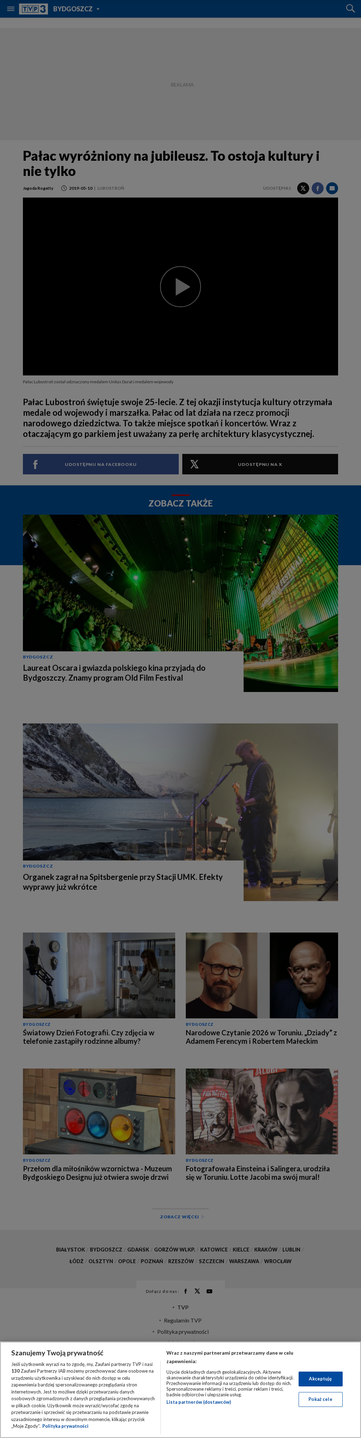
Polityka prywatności (65, 1426)
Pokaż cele (320, 1399)
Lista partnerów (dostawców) (198, 1402)
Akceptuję (320, 1378)
